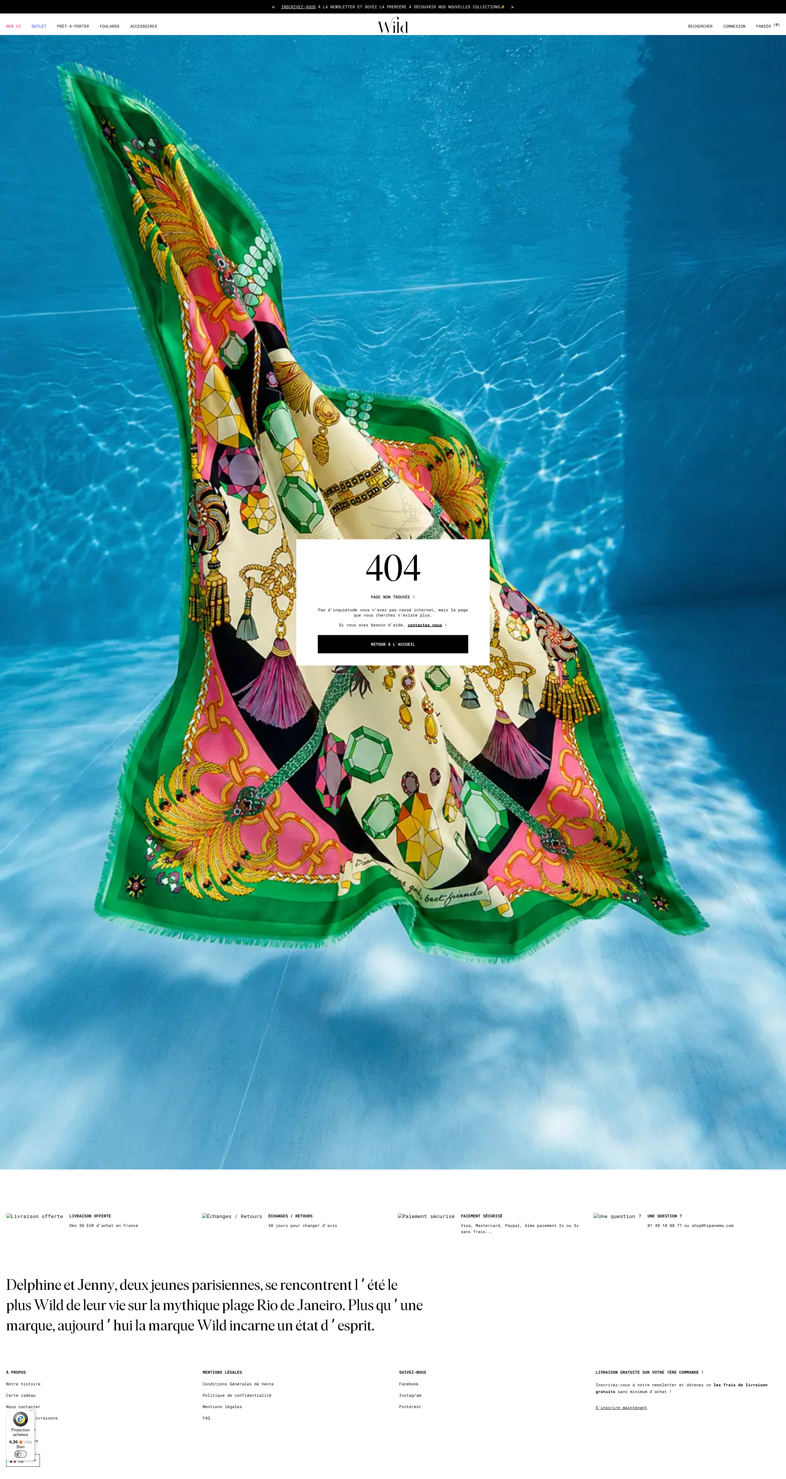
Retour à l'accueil (393, 644)
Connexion (734, 26)
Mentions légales (222, 1406)
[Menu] (31, 1412)
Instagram (410, 1395)
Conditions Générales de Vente (238, 1384)
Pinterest (410, 1406)
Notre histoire (23, 1384)
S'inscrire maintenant (621, 1407)
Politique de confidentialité (237, 1395)
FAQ (206, 1418)
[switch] (20, 1454)
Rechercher (700, 26)
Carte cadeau (21, 1395)
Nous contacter (23, 1406)
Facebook (409, 1384)
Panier (768, 26)
